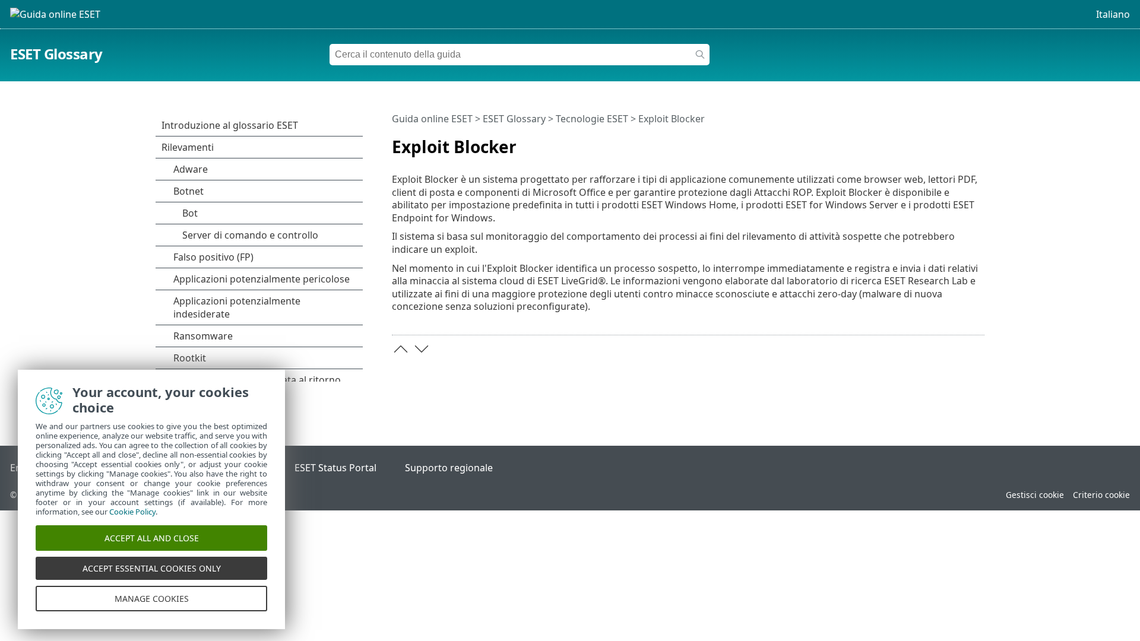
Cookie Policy (132, 511)
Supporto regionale (449, 467)
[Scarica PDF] (960, 141)
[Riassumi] (977, 141)
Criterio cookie (1101, 494)
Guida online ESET (432, 118)
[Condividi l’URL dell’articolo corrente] (942, 141)
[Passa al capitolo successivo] (421, 349)
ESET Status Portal (335, 467)
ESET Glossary (56, 54)
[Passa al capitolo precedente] (401, 349)
